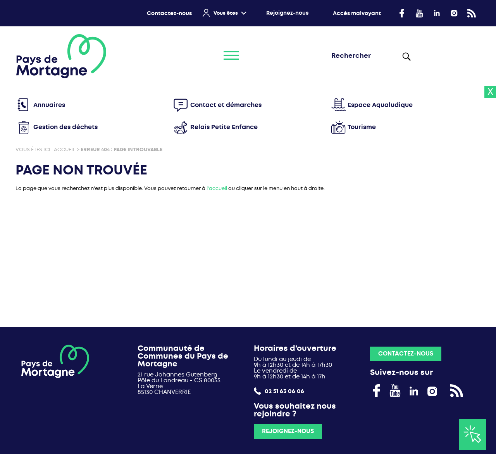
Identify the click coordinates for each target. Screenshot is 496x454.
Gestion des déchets (65, 127)
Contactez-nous (169, 13)
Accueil (65, 149)
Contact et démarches (226, 105)
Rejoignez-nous (287, 13)
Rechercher (406, 56)
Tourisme (362, 127)
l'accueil (217, 188)
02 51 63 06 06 (283, 391)
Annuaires (49, 105)
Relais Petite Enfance (224, 127)
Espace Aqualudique (380, 105)
